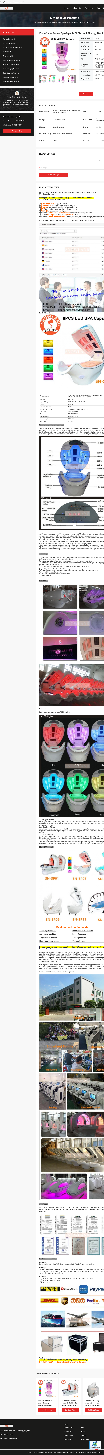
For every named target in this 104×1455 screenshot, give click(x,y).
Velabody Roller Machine (11, 64)
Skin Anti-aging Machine (11, 69)
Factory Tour (68, 1431)
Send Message (53, 175)
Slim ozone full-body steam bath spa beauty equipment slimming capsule (92, 1403)
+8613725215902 (19, 121)
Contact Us (67, 1439)
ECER (100, 1452)
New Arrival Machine (9, 39)
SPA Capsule (43, 22)
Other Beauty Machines (11, 81)
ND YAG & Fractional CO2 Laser (13, 47)
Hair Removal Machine (10, 77)
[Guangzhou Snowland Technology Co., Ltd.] (6, 8)
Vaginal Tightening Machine (12, 60)
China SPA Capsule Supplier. (34, 1452)
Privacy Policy (85, 1439)
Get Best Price (86, 94)
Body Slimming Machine (11, 73)
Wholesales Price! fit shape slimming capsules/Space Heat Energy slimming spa (45, 1403)
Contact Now (17, 131)
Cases (83, 1431)
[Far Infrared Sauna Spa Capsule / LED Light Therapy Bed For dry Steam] (57, 55)
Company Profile (68, 1427)
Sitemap (83, 1435)
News (82, 1427)
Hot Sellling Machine (9, 43)
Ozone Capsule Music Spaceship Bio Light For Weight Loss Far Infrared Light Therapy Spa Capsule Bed (70, 1403)
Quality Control (68, 1435)
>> (55, 931)
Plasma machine (8, 56)
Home (36, 22)
